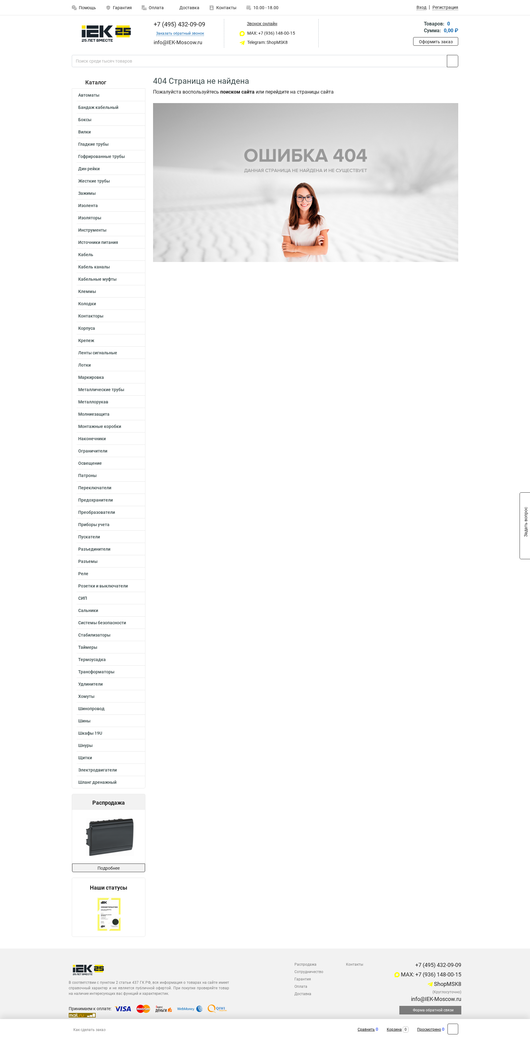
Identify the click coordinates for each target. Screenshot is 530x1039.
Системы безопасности (102, 622)
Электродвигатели (97, 770)
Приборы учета (93, 524)
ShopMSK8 (447, 984)
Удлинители (90, 684)
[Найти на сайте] (452, 61)
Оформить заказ (436, 41)
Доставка (189, 7)
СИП (82, 598)
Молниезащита (93, 414)
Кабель (85, 254)
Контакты (226, 7)
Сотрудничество (308, 972)
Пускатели (89, 536)
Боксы (84, 119)
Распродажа (305, 964)
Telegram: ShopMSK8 (267, 42)
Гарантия (122, 7)
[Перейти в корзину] (417, 27)
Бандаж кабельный (98, 107)
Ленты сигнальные (97, 352)
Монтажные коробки (99, 426)
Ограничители (92, 450)
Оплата (156, 7)
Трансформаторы (96, 671)
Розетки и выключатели (103, 585)
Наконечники (92, 438)
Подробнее (109, 868)
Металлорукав (93, 401)
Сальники (88, 610)
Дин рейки (89, 168)
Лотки (84, 365)
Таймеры (87, 647)
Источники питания (98, 242)
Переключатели (94, 487)
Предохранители (95, 500)
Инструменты (92, 230)
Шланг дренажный (97, 782)
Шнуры (85, 745)
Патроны (87, 475)
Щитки (85, 757)
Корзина (394, 1029)
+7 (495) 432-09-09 (178, 24)
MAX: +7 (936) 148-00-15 (270, 33)
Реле (83, 573)
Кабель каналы (94, 266)
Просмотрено (429, 1029)
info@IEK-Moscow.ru (435, 999)
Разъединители (94, 549)
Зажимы (87, 193)
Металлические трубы (101, 389)
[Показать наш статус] (109, 914)
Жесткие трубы (94, 181)
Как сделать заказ (89, 1030)
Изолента (88, 205)
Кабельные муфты (97, 279)
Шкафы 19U (90, 733)
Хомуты (86, 696)
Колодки (87, 303)
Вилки (84, 131)
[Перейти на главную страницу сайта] (106, 33)
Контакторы (90, 316)
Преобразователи (96, 512)
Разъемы (88, 561)
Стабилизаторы (94, 635)
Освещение (90, 463)
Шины (84, 720)
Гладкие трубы (93, 144)
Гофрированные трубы (101, 156)
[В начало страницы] (452, 1029)
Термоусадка (92, 659)
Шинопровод (91, 708)
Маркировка (91, 377)
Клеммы (87, 291)
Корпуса (86, 328)
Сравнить (366, 1029)
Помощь (87, 7)
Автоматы (88, 95)
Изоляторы (89, 217)
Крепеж (86, 340)
